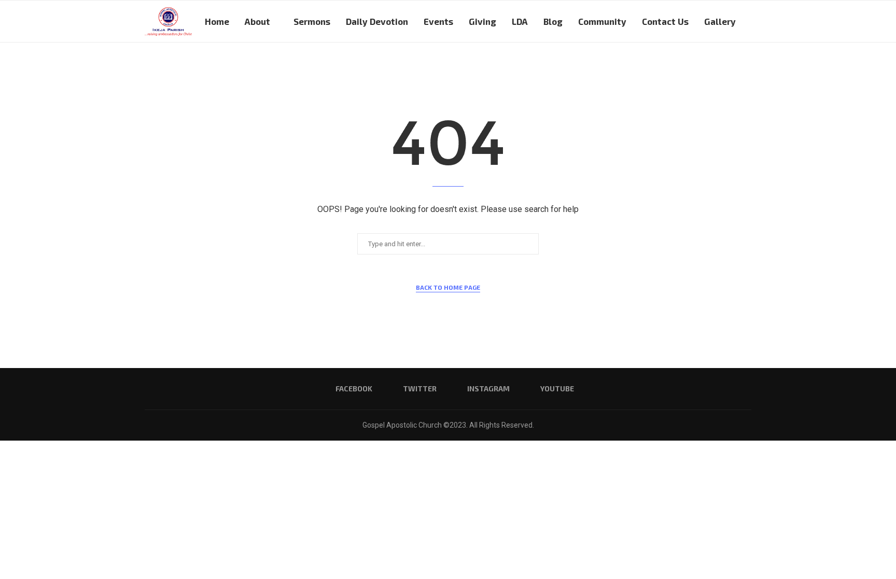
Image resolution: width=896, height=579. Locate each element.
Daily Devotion (377, 21)
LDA (520, 21)
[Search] (746, 66)
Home (217, 21)
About (257, 21)
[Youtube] (730, 66)
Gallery (720, 21)
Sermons (311, 21)
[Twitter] (708, 66)
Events (438, 21)
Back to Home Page (448, 287)
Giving (482, 21)
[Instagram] (719, 66)
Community (602, 21)
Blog (553, 21)
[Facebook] (698, 66)
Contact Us (665, 21)
